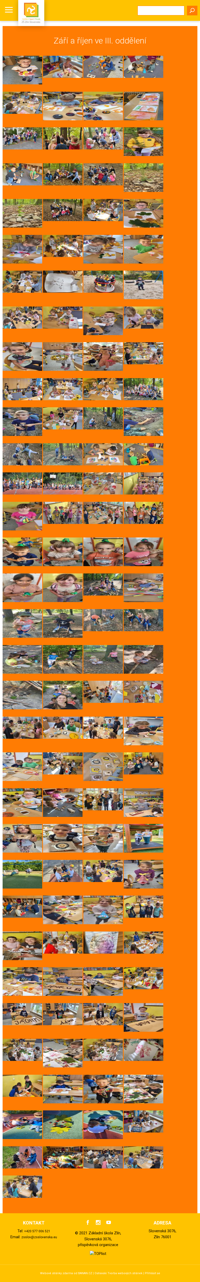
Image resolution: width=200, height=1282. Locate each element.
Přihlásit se (152, 1273)
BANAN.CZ (85, 1273)
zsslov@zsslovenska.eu (39, 1237)
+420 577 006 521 (37, 1231)
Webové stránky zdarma (56, 1273)
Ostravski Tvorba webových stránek (118, 1273)
